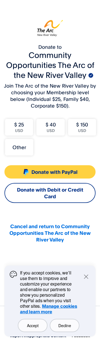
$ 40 (51, 127)
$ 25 (19, 127)
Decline (64, 325)
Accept (32, 325)
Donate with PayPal (54, 172)
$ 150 (82, 127)
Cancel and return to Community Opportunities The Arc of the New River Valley (50, 233)
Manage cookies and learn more (48, 308)
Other (19, 147)
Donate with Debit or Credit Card (50, 193)
